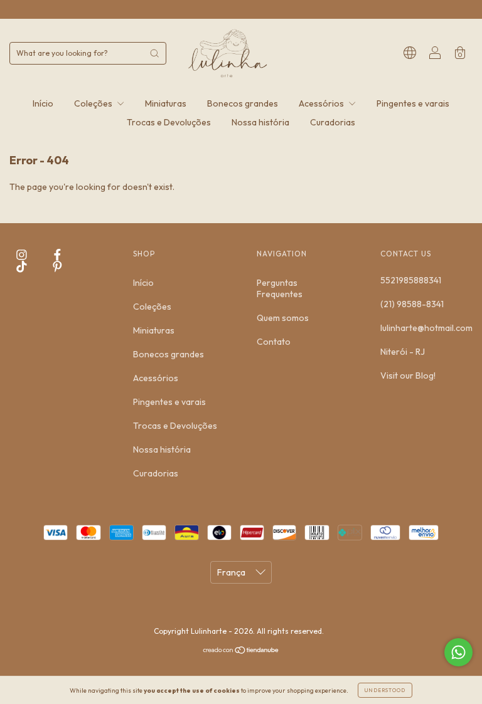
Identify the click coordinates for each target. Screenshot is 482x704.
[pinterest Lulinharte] (57, 266)
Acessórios (322, 103)
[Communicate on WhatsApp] (458, 652)
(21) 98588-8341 (412, 304)
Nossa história (260, 122)
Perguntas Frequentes (280, 288)
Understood (385, 690)
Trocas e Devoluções (169, 122)
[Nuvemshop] (241, 651)
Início (43, 103)
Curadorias (332, 122)
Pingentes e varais (413, 103)
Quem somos (283, 317)
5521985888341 (410, 280)
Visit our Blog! (408, 375)
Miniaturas (165, 103)
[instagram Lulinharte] (22, 255)
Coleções (94, 103)
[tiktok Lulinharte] (22, 266)
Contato (274, 341)
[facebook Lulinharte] (57, 255)
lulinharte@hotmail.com (426, 328)
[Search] (154, 53)
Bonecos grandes (242, 103)
